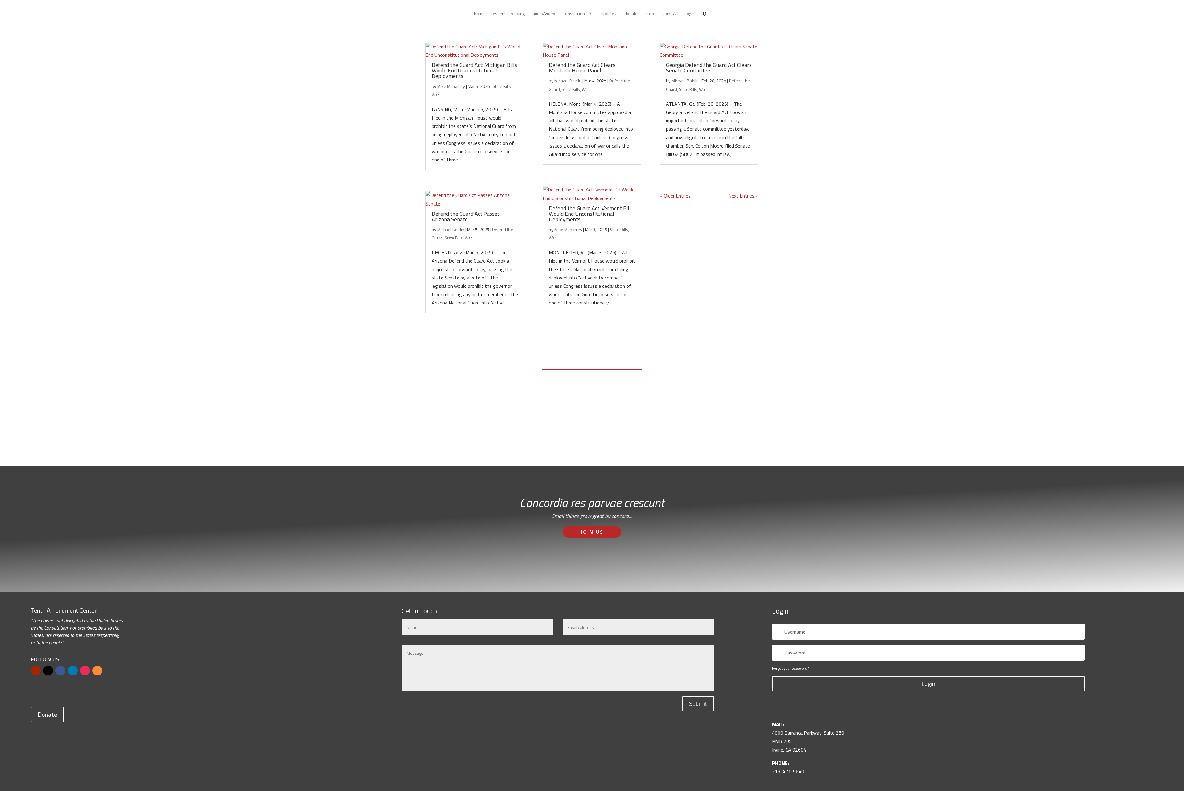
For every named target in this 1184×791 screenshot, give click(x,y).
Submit (698, 703)
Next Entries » (743, 195)
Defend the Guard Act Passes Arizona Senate (466, 216)
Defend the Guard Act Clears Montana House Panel (582, 68)
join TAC (671, 14)
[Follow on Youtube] (36, 670)
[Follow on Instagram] (85, 670)
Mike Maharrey (451, 86)
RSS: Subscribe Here (630, 433)
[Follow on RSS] (97, 670)
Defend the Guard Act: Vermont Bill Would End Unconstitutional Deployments (590, 213)
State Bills (502, 86)
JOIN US (592, 532)
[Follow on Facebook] (60, 670)
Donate (47, 714)
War (435, 95)
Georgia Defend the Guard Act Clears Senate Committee (709, 68)
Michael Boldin (450, 229)
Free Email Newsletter (557, 433)
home (479, 14)
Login (928, 683)
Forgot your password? (790, 668)
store (651, 14)
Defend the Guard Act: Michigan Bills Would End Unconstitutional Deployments (474, 70)
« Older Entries (675, 195)
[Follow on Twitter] (48, 670)
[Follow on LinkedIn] (73, 670)
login (690, 14)
